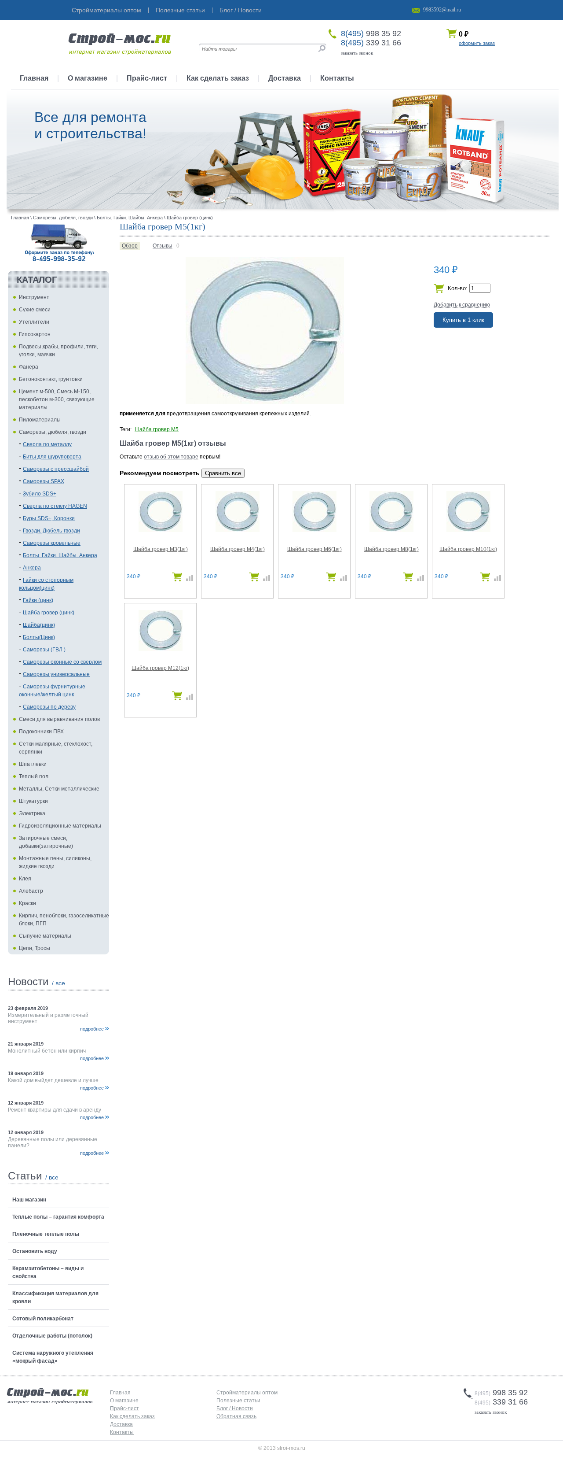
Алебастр (31, 891)
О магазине (87, 78)
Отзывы (162, 246)
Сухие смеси (35, 310)
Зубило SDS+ (39, 494)
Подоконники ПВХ (41, 731)
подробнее (92, 1028)
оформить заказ (477, 43)
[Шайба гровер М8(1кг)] (391, 530)
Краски (27, 903)
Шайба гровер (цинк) (48, 613)
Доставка (284, 78)
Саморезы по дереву (49, 707)
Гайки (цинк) (38, 600)
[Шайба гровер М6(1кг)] (314, 530)
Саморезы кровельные (51, 543)
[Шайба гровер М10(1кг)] (468, 530)
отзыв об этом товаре (171, 457)
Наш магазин (29, 1200)
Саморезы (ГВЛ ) (44, 650)
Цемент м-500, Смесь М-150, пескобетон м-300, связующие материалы (57, 399)
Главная (34, 78)
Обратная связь (236, 1416)
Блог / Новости (240, 10)
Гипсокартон (35, 334)
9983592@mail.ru (442, 10)
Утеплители (34, 322)
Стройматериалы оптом (106, 10)
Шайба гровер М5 (157, 429)
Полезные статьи (180, 10)
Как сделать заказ (217, 78)
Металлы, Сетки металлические (59, 789)
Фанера (28, 367)
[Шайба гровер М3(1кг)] (161, 530)
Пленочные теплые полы (45, 1234)
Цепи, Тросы (34, 948)
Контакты (337, 78)
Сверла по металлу (47, 444)
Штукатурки (33, 801)
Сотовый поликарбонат (42, 1319)
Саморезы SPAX (43, 481)
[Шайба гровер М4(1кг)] (238, 530)
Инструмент (34, 297)
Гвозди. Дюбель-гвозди (51, 531)
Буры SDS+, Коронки (49, 518)
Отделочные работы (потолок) (52, 1336)
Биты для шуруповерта (52, 457)
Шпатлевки (33, 764)
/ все (58, 983)
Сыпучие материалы (45, 936)
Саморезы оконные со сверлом (62, 662)
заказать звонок (357, 52)
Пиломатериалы (40, 420)
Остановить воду (34, 1251)
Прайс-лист (147, 78)
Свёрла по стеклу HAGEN (55, 506)
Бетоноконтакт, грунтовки (51, 379)
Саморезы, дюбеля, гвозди (52, 432)
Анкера (32, 568)
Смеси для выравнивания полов (59, 719)
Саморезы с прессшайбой (56, 469)
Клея (25, 879)
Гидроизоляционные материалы (60, 826)
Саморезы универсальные (56, 674)
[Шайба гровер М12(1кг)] (161, 649)
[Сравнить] (187, 580)
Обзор (130, 246)
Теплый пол (33, 776)
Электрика (32, 813)
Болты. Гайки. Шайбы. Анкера (60, 555)
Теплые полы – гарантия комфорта (58, 1217)
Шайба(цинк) (39, 625)
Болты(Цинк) (39, 637)
